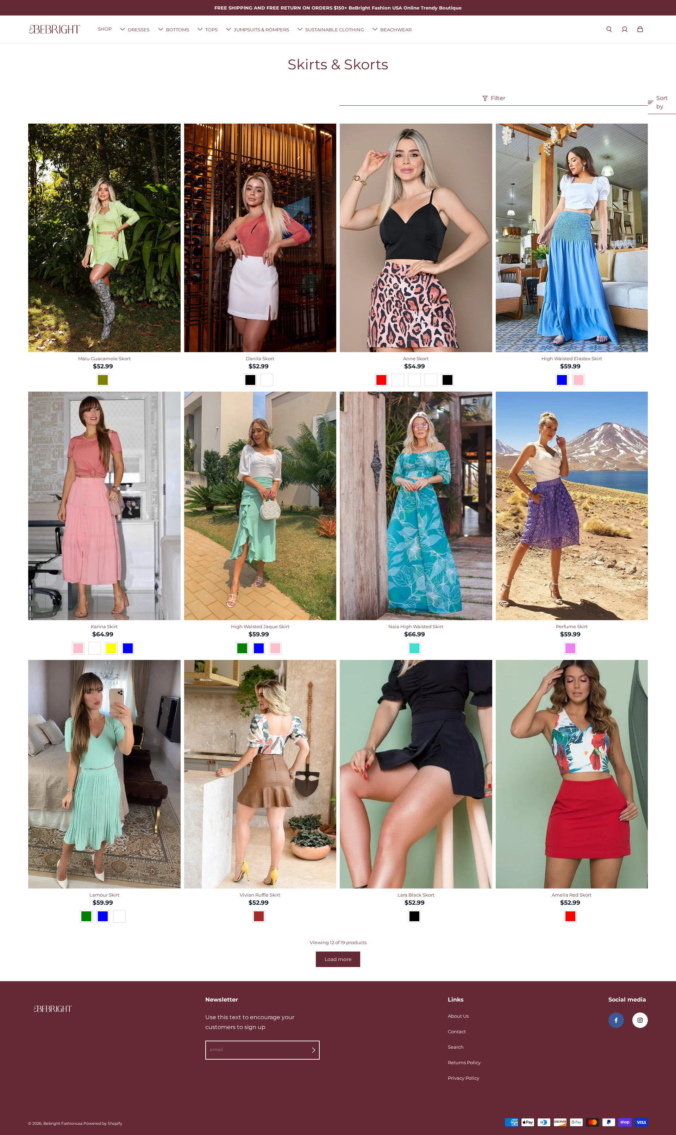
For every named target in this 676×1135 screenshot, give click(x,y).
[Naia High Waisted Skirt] (416, 506)
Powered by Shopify (102, 1123)
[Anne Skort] (416, 238)
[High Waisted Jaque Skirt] (260, 506)
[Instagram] (640, 1020)
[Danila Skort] (260, 238)
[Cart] (640, 29)
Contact (457, 1031)
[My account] (624, 29)
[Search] (609, 29)
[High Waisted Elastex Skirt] (572, 238)
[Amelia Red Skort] (572, 774)
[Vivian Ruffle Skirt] (260, 774)
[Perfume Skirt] (572, 506)
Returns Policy (464, 1062)
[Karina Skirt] (104, 506)
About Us (458, 1016)
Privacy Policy (463, 1078)
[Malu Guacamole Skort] (104, 238)
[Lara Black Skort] (416, 774)
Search (456, 1047)
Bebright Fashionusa (62, 1123)
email (216, 1049)
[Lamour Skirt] (104, 774)
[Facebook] (616, 1020)
